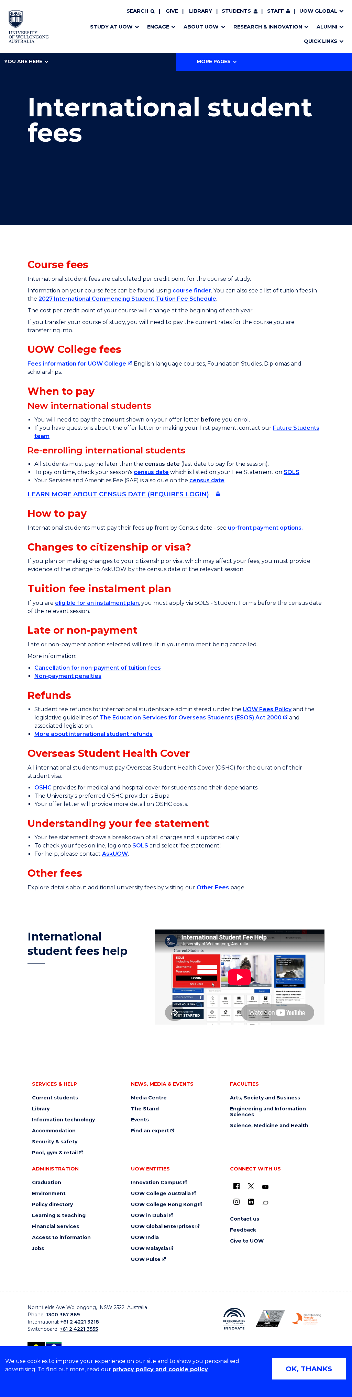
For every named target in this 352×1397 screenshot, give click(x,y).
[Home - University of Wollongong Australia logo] (29, 26)
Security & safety (54, 1142)
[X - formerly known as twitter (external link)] (250, 1186)
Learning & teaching (59, 1216)
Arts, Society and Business (265, 1098)
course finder (192, 290)
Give (172, 11)
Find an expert (150, 1131)
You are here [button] (23, 61)
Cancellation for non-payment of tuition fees (97, 668)
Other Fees (213, 887)
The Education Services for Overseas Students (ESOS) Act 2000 (191, 717)
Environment (49, 1194)
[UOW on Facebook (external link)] (236, 1186)
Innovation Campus (156, 1183)
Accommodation (54, 1131)
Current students (55, 1098)
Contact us (244, 1219)
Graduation (46, 1183)
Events (140, 1120)
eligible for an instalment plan (97, 603)
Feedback (243, 1230)
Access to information (61, 1237)
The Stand (145, 1109)
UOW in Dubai (149, 1216)
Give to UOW (247, 1241)
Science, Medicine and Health (269, 1126)
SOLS (291, 472)
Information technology (63, 1120)
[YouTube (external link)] (265, 1187)
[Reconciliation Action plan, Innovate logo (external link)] (234, 1319)
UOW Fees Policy (267, 709)
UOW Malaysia (149, 1248)
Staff (275, 11)
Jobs (38, 1248)
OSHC (43, 787)
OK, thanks (309, 1369)
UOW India (145, 1237)
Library (200, 11)
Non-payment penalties (67, 676)
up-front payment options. (265, 527)
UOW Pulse (146, 1259)
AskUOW (115, 854)
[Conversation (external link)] (265, 1203)
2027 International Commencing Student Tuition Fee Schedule (127, 299)
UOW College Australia (161, 1194)
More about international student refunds (93, 734)
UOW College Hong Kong (164, 1205)
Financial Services (55, 1226)
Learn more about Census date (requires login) (118, 494)
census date (151, 472)
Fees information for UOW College (77, 363)
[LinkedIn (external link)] (250, 1201)
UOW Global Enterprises (162, 1226)
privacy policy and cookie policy (160, 1369)
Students (236, 11)
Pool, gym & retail (55, 1153)
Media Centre (149, 1098)
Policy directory (52, 1205)
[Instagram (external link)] (236, 1201)
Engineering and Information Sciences (268, 1112)
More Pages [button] (214, 61)
